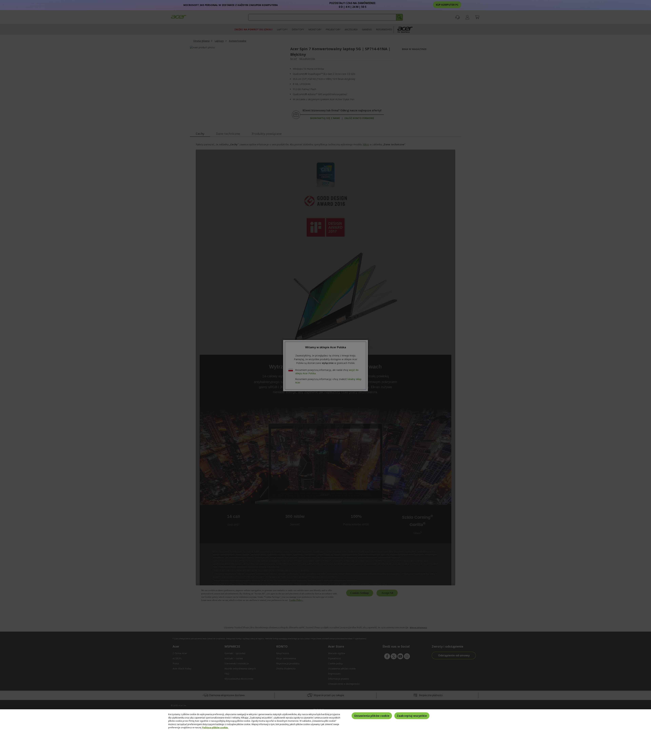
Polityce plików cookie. (215, 727)
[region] (325, 720)
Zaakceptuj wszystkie (412, 716)
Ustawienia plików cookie (371, 716)
